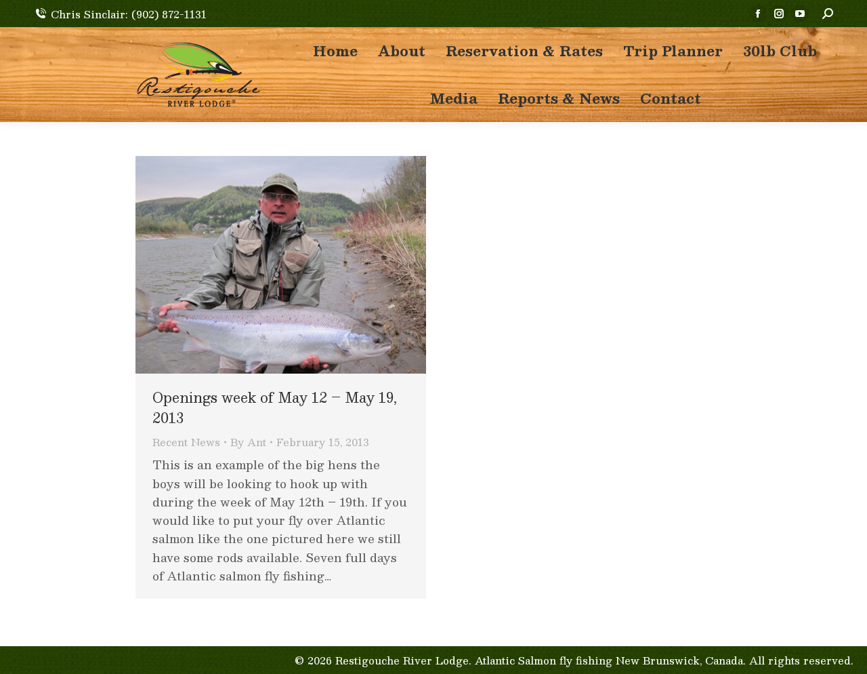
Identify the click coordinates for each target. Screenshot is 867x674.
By (248, 442)
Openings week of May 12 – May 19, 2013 (274, 407)
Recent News (186, 441)
